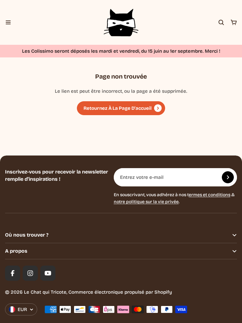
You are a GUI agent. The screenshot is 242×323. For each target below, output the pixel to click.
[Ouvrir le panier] (234, 22)
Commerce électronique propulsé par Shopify (120, 292)
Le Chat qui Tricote (45, 292)
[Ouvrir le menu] (8, 22)
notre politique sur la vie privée (146, 201)
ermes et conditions (209, 194)
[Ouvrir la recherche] (221, 22)
